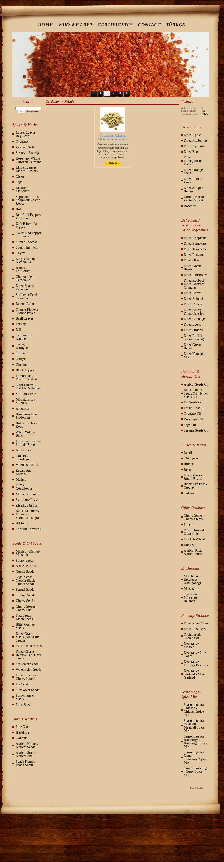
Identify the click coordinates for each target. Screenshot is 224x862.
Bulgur (188, 464)
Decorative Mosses (191, 645)
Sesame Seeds (25, 595)
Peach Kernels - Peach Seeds (27, 763)
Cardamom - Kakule (24, 337)
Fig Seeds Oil (193, 402)
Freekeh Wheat (194, 539)
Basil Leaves (24, 318)
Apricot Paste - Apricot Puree (194, 552)
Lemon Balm (25, 304)
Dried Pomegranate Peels (193, 160)
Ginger (20, 359)
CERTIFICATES (115, 24)
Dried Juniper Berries (193, 189)
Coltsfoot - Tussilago (23, 457)
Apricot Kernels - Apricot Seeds (28, 745)
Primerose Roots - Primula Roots (28, 442)
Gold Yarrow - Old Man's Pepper (28, 386)
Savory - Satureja (28, 153)
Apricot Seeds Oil (196, 384)
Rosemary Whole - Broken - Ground (29, 160)
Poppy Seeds (25, 560)
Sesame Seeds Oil (196, 430)
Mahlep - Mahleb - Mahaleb (29, 553)
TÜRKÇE (175, 24)
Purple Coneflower (24, 486)
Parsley (21, 324)
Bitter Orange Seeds (25, 626)
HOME (45, 24)
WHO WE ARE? (75, 24)
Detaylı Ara (32, 111)
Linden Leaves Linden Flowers (27, 169)
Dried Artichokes (195, 275)
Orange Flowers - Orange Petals (28, 311)
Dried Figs (191, 151)
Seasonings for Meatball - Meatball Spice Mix (194, 726)
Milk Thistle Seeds (29, 646)
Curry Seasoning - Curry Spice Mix (195, 771)
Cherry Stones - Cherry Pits (26, 608)
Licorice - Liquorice (22, 189)
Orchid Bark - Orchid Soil (193, 636)
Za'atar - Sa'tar (26, 147)
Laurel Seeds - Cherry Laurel (26, 677)
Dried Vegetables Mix (195, 355)
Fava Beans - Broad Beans (193, 476)
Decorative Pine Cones (195, 654)
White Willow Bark (25, 433)
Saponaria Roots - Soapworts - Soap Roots (28, 200)
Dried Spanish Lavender (25, 287)
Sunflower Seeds (27, 690)
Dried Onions (193, 330)
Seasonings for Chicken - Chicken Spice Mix (194, 710)
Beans (188, 469)
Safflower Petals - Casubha (28, 296)
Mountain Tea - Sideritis (26, 401)
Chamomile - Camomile (25, 278)
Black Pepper (25, 370)
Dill (18, 329)
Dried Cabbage (194, 319)
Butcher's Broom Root (27, 424)
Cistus (20, 176)
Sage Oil (190, 425)
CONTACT (149, 24)
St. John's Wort (26, 394)
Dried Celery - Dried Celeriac (194, 311)
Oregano (22, 141)
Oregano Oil (192, 413)
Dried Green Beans (192, 267)
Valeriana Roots (27, 465)
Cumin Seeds (25, 571)
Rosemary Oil (193, 419)
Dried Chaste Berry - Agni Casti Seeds (28, 655)
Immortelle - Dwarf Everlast (26, 377)
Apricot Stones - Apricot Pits (27, 754)
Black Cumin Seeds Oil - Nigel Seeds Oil (196, 393)
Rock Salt (190, 545)
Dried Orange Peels (193, 171)
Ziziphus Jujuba (27, 505)
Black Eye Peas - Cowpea (195, 485)
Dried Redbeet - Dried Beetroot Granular (195, 284)
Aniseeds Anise (26, 566)
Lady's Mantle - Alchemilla (26, 260)
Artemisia (22, 408)
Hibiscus (22, 523)
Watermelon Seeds (28, 669)
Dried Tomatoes (195, 249)
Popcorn (189, 524)
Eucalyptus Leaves (23, 472)
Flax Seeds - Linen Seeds (24, 617)
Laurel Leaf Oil (194, 408)
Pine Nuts (22, 727)
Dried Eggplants (195, 238)
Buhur (20, 209)
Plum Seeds (24, 704)
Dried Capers (193, 304)
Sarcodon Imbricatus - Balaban (192, 597)
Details (113, 163)
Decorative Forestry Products (196, 663)
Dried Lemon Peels (193, 180)
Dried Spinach (194, 298)
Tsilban (189, 493)
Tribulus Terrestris (28, 529)
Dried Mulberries (195, 140)
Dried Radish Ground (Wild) (194, 337)
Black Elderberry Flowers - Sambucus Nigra (27, 514)
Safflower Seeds (27, 664)
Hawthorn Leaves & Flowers (28, 415)
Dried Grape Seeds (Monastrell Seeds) (28, 637)
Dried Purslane (194, 254)
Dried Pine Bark (195, 629)
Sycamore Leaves (28, 499)
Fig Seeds (22, 684)
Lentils (188, 453)
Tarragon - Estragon (23, 346)
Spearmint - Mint (27, 247)
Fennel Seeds (25, 589)
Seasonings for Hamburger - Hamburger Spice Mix (196, 741)
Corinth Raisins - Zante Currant (195, 198)
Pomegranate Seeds (25, 697)
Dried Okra (192, 260)
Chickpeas (191, 458)
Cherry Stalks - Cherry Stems (194, 517)
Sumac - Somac (26, 242)
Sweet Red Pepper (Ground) (28, 234)
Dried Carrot (192, 293)
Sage (19, 182)
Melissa (21, 479)
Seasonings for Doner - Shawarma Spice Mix (195, 757)
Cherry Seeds (25, 601)
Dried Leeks (192, 324)
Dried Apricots (194, 146)
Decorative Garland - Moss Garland (194, 674)
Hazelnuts (23, 732)
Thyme (21, 253)
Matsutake (191, 588)
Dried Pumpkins (195, 243)
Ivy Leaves (23, 450)
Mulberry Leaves (27, 494)
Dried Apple (192, 135)
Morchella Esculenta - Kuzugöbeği (192, 579)
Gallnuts (21, 738)
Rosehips (190, 206)
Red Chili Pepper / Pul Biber (28, 216)
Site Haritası (196, 787)
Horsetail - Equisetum (23, 269)
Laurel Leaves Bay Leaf (25, 134)
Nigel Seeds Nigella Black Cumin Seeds (25, 580)
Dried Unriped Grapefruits (194, 531)
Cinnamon (23, 364)
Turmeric (22, 353)
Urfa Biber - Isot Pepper (27, 225)
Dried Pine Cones (196, 623)
